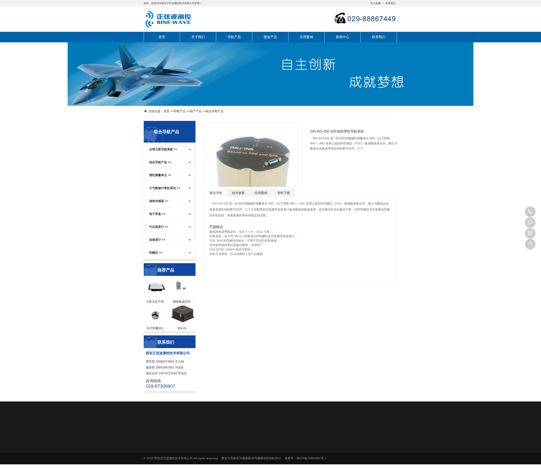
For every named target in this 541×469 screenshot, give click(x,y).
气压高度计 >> (158, 226)
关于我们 (198, 37)
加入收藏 (375, 3)
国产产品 (196, 111)
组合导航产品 (215, 111)
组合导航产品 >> (160, 162)
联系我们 (390, 3)
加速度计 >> (157, 239)
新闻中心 (342, 37)
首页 (161, 37)
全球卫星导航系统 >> (163, 149)
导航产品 (234, 37)
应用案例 (306, 37)
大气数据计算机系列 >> (164, 188)
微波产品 (270, 37)
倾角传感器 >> (158, 201)
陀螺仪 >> (155, 252)
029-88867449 (530, 211)
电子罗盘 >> (157, 214)
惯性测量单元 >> (160, 175)
